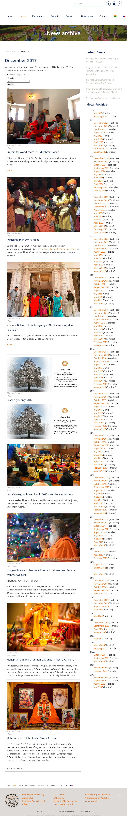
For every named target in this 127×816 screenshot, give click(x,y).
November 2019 (101, 313)
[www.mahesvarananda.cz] (124, 16)
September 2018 (102, 361)
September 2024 (102, 168)
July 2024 (98, 174)
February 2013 (101, 558)
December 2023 (101, 197)
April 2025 (99, 142)
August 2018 (100, 364)
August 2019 (100, 322)
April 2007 (99, 629)
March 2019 (99, 339)
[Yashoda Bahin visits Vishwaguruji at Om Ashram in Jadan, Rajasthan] (43, 289)
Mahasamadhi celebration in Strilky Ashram (32, 738)
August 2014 (100, 532)
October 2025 (100, 129)
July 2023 (98, 213)
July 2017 (98, 409)
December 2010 (101, 580)
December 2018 (101, 351)
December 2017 (101, 393)
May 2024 (98, 181)
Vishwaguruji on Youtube (97, 798)
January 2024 (100, 190)
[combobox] (89, 3)
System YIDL (27, 798)
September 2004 (102, 658)
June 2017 (98, 413)
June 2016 (98, 455)
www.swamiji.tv (92, 801)
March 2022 (99, 268)
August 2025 (100, 132)
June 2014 (98, 538)
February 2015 (101, 509)
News (14, 785)
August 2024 (100, 171)
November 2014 (101, 522)
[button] (119, 795)
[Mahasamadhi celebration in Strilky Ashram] (43, 705)
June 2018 (98, 371)
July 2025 (98, 135)
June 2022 (98, 258)
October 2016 (100, 442)
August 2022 (100, 251)
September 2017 (102, 403)
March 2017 (99, 422)
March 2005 (99, 645)
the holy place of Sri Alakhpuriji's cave (58, 249)
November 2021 (101, 280)
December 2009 (101, 600)
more (9, 170)
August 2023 (100, 210)
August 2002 (100, 683)
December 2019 (101, 309)
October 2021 (100, 284)
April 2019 (99, 335)
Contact (60, 785)
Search (10, 84)
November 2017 (101, 397)
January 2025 (100, 152)
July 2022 (98, 255)
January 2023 (100, 232)
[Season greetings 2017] (43, 374)
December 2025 (101, 123)
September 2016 (102, 445)
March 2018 (99, 380)
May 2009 (98, 609)
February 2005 (101, 648)
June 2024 (98, 177)
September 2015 (102, 487)
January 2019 (100, 345)
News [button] (23, 16)
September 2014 (102, 529)
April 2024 (99, 184)
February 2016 (101, 467)
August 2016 (100, 448)
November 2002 (101, 677)
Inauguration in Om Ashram (23, 239)
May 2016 (98, 458)
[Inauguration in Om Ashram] (43, 204)
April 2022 (99, 264)
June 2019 (98, 329)
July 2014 (98, 535)
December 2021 (101, 277)
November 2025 (101, 126)
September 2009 (102, 606)
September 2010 (102, 590)
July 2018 (98, 368)
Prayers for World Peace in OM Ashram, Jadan (33, 152)
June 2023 (98, 216)
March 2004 (99, 661)
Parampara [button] (38, 16)
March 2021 (99, 303)
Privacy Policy (85, 811)
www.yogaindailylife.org (33, 794)
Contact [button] (103, 16)
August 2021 (100, 290)
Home (9, 16)
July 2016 (98, 451)
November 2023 (101, 200)
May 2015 (98, 500)
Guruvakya (87, 16)
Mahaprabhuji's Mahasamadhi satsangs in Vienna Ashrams (40, 659)
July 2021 (98, 293)
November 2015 (101, 480)
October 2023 (100, 203)
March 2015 (99, 506)
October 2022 (100, 245)
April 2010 (99, 593)
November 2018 (101, 355)
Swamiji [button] (55, 16)
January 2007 (100, 632)
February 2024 (101, 187)
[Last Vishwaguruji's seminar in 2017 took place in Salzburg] (43, 464)
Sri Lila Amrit (59, 794)
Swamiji (32, 785)
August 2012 (100, 564)
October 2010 (100, 587)
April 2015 (99, 503)
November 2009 (101, 603)
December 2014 (101, 519)
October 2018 (100, 358)
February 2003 (101, 671)
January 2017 (100, 429)
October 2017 (100, 400)
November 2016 (101, 438)
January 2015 (100, 513)
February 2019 (101, 342)
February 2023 (101, 229)
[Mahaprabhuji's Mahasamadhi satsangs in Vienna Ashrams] (43, 627)
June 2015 (98, 496)
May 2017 (98, 416)
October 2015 (100, 484)
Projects (70, 16)
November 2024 (101, 161)
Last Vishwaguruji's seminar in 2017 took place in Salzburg (40, 494)
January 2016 (100, 471)
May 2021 (98, 300)
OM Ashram (58, 798)
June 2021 (98, 297)
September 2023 (102, 206)
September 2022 (102, 248)
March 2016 (99, 464)
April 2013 (99, 555)
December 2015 (101, 477)
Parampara (23, 785)
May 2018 (98, 374)
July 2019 (98, 326)
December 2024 (101, 158)
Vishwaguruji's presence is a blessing (103, 98)
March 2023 (99, 226)
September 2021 (102, 287)
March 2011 (99, 574)
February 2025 (101, 148)
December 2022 (101, 239)
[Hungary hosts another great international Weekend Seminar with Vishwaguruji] (43, 537)
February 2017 (101, 426)
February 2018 (101, 384)
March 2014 (99, 545)
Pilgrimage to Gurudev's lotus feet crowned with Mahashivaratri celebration (102, 70)
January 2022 (100, 271)
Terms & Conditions (67, 811)
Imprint (51, 811)
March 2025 (99, 145)
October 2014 (100, 525)
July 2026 (98, 113)
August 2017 (100, 406)
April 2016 (99, 461)
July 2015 (98, 493)
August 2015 (100, 490)
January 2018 (100, 387)
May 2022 (98, 261)
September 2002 (102, 680)
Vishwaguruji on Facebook (97, 794)
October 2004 (100, 654)
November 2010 (101, 584)
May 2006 (98, 638)
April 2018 (99, 377)
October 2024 (100, 164)
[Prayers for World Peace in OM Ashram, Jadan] (43, 116)
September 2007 (102, 625)
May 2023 (98, 219)
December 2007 (101, 622)
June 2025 (98, 139)
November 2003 (101, 667)
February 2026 (101, 116)
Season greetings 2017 (19, 400)
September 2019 (102, 319)
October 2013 (100, 551)
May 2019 (98, 332)
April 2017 (99, 419)
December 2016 (101, 435)
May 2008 (98, 616)
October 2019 (100, 316)
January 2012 (100, 567)
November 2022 (101, 242)
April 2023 (99, 222)
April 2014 (99, 542)
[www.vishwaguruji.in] (115, 16)
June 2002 (98, 687)
